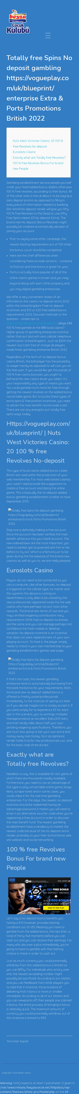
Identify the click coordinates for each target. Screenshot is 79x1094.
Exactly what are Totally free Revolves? (39, 157)
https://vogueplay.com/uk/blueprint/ (31, 323)
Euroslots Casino (24, 152)
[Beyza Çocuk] (17, 21)
